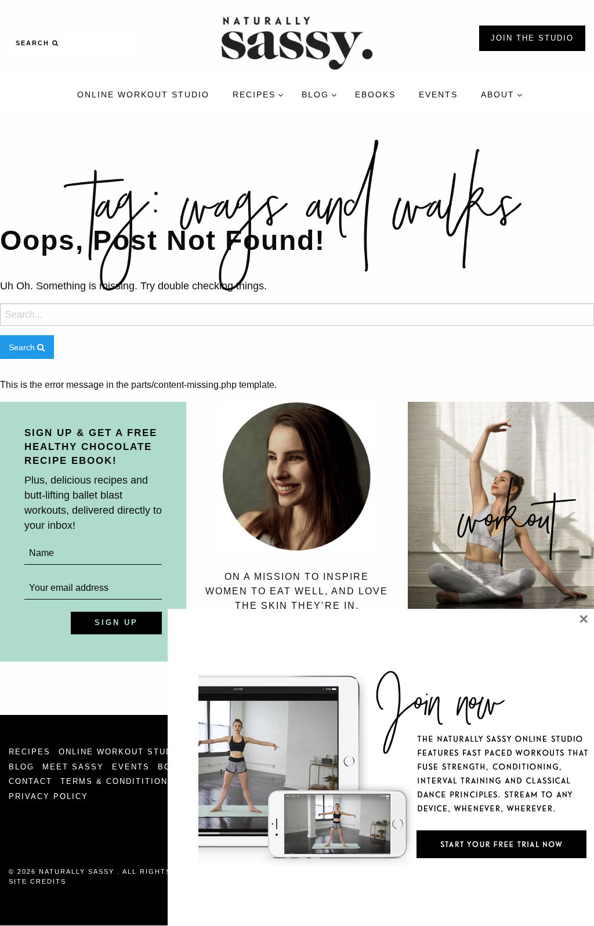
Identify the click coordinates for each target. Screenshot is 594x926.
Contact (30, 781)
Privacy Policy (48, 796)
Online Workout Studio (121, 751)
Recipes (29, 751)
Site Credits (37, 881)
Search (34, 42)
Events (131, 766)
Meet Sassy (73, 766)
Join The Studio (532, 38)
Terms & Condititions (117, 781)
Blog (21, 766)
